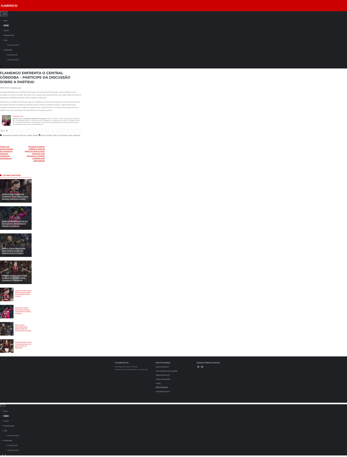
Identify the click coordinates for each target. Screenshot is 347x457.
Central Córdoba (46, 135)
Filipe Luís (56, 135)
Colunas (6, 30)
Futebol (29, 135)
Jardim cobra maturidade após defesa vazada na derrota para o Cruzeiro (13, 250)
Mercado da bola (9, 35)
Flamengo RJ (9, 5)
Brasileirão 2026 (12, 55)
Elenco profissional (13, 45)
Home (5, 20)
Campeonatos (8, 50)
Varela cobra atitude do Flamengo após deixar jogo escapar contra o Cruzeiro (15, 196)
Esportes (15, 135)
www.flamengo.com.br (163, 391)
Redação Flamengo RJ (163, 375)
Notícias (6, 25)
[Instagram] (2, 131)
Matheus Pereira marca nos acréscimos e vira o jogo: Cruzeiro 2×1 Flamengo (14, 277)
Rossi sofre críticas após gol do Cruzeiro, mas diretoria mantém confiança (15, 223)
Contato (158, 383)
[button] (1, 66)
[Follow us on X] (5, 454)
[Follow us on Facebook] (2, 454)
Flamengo (22, 135)
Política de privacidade (163, 379)
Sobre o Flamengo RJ (162, 367)
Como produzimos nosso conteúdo (166, 371)
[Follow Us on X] (202, 366)
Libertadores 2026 (13, 59)
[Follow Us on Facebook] (198, 366)
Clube (5, 40)
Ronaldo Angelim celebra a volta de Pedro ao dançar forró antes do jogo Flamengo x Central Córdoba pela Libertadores (35, 153)
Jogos (70, 135)
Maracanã (76, 135)
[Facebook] (7, 131)
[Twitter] (4, 131)
